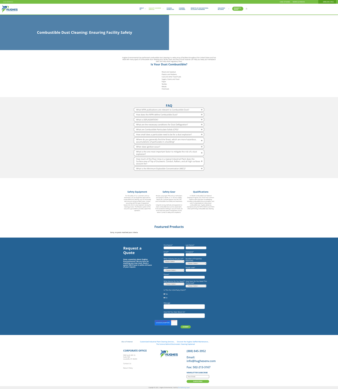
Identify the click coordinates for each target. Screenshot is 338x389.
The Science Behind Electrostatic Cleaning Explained (175, 344)
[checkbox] (185, 296)
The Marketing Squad (184, 387)
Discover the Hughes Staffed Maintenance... (193, 342)
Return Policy (128, 368)
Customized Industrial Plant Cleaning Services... (157, 342)
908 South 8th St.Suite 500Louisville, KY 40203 (130, 357)
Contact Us (127, 364)
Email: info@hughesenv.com (201, 359)
